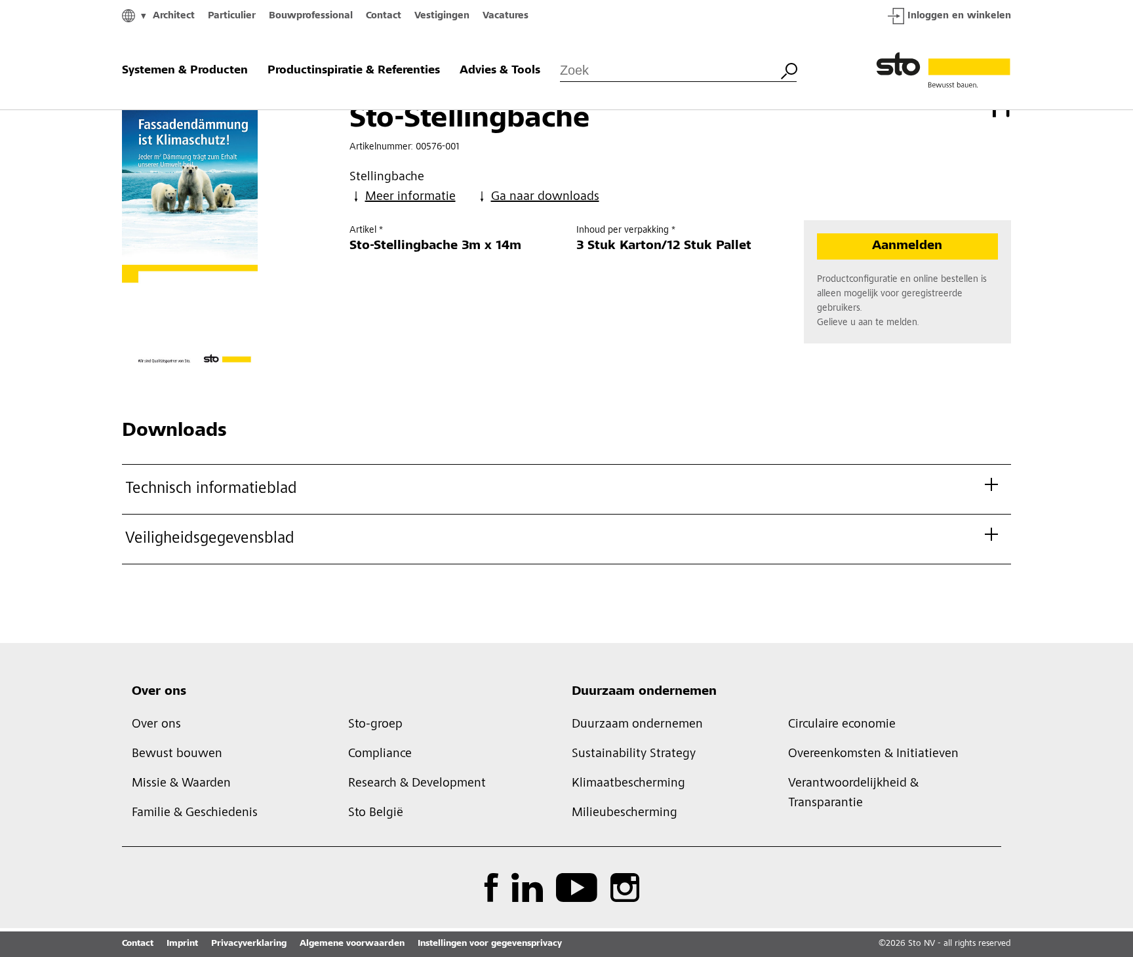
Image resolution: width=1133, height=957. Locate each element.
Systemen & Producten (185, 71)
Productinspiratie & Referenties (354, 71)
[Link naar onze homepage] (943, 71)
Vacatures (505, 16)
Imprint (182, 943)
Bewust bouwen (177, 754)
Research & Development (417, 784)
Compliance (380, 754)
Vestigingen (441, 16)
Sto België (375, 813)
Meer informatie (410, 197)
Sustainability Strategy (634, 754)
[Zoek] (788, 69)
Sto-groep (375, 725)
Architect (174, 16)
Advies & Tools (500, 71)
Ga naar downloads (545, 197)
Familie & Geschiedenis (195, 813)
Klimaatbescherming (628, 784)
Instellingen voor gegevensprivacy (490, 943)
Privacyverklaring (249, 943)
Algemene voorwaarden (352, 943)
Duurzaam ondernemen (644, 692)
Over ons (159, 692)
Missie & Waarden (181, 784)
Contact (383, 16)
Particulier (232, 16)
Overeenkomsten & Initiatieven (873, 754)
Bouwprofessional (311, 16)
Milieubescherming (624, 813)
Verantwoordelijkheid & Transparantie (853, 793)
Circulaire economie (842, 725)
